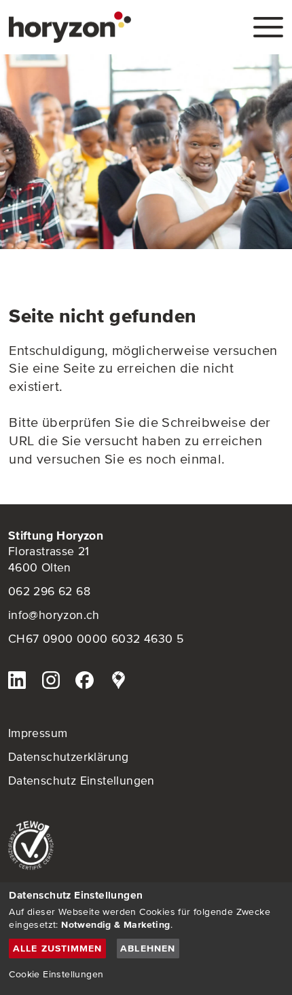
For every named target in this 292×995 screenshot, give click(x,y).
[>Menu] (268, 27)
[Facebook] (84, 682)
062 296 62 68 (49, 591)
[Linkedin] (17, 682)
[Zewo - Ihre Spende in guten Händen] (146, 845)
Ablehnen (147, 948)
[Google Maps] (118, 682)
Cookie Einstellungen (56, 974)
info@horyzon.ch (54, 615)
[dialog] (146, 938)
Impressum (38, 733)
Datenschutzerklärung (68, 757)
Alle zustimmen (58, 948)
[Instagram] (51, 682)
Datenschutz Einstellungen (81, 780)
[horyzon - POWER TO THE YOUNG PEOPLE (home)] (70, 27)
